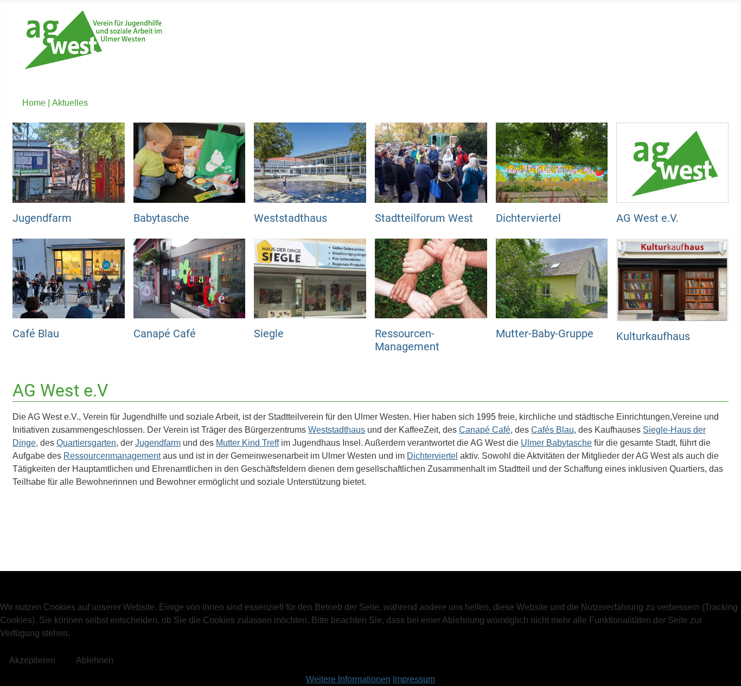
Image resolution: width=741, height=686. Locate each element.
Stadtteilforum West (424, 218)
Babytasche (161, 218)
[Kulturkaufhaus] (672, 279)
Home (34, 102)
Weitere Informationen (348, 679)
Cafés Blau (552, 429)
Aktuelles (70, 102)
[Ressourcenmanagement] (431, 278)
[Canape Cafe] (189, 278)
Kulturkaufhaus (653, 336)
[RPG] (431, 161)
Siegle (269, 333)
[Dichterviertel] (552, 161)
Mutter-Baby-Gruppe (544, 333)
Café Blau (35, 333)
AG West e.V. (647, 218)
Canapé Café (164, 333)
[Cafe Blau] (68, 278)
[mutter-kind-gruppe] (552, 278)
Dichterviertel (528, 218)
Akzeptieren (32, 660)
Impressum (414, 679)
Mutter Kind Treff (247, 442)
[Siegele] (310, 278)
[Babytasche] (189, 161)
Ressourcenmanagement (112, 455)
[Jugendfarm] (68, 161)
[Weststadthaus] (310, 161)
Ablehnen (94, 660)
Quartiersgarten (86, 442)
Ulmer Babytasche (556, 442)
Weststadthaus (290, 218)
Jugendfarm (42, 218)
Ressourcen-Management (407, 340)
